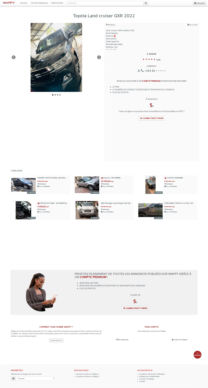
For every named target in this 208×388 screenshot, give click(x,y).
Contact (142, 381)
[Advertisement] (152, 142)
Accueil (23, 3)
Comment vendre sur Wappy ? (87, 374)
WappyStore (57, 3)
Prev (14, 57)
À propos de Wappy (146, 379)
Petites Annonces (39, 3)
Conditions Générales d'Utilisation (152, 374)
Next (99, 57)
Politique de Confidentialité (149, 376)
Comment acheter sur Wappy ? (88, 376)
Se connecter (123, 340)
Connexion (200, 3)
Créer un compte (180, 340)
